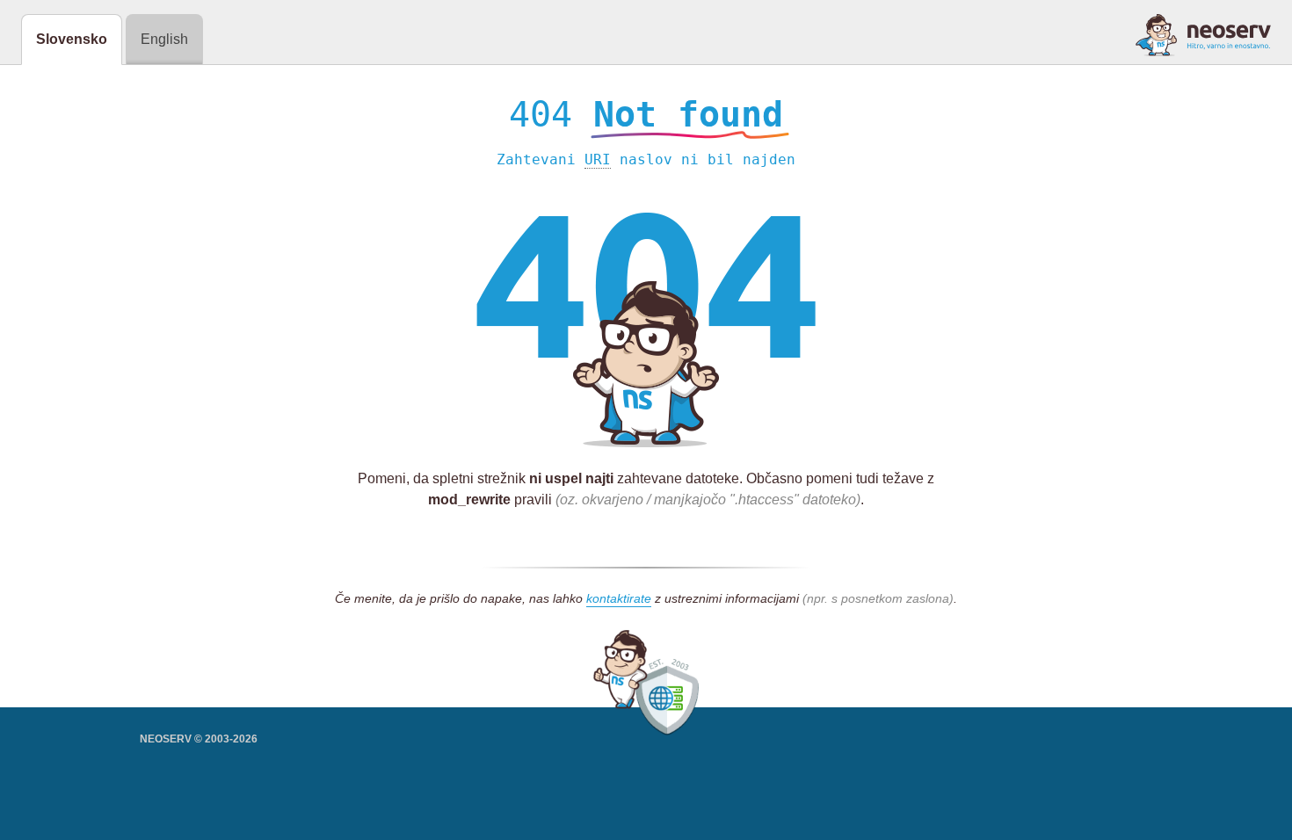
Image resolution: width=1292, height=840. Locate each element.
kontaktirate (618, 598)
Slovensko (71, 39)
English (164, 39)
